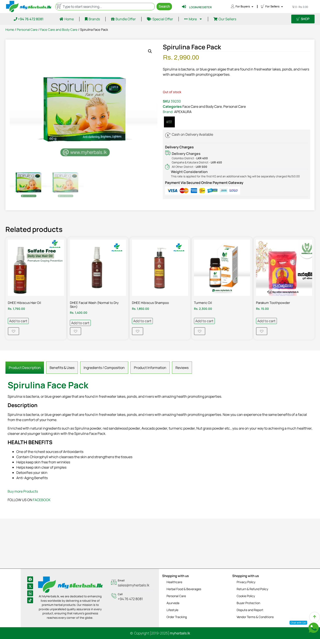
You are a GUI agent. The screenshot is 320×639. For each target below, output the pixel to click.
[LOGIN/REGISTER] (184, 7)
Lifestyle (172, 610)
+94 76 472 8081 (30, 19)
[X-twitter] (30, 586)
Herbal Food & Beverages (184, 589)
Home (69, 19)
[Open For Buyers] (252, 6)
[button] (150, 51)
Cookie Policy (246, 596)
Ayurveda (173, 603)
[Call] (131, 596)
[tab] (24, 367)
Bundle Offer (126, 19)
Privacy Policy (246, 582)
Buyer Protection (248, 603)
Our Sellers (227, 19)
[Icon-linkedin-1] (30, 593)
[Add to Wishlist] (13, 331)
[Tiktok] (30, 600)
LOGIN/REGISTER (200, 7)
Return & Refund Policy (252, 589)
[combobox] (105, 6)
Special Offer (162, 19)
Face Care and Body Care (58, 29)
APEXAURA (183, 111)
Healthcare (174, 582)
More (193, 19)
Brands (94, 19)
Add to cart (18, 321)
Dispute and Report (250, 610)
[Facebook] (30, 579)
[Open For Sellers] (282, 6)
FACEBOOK (42, 499)
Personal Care (27, 29)
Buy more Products (23, 491)
